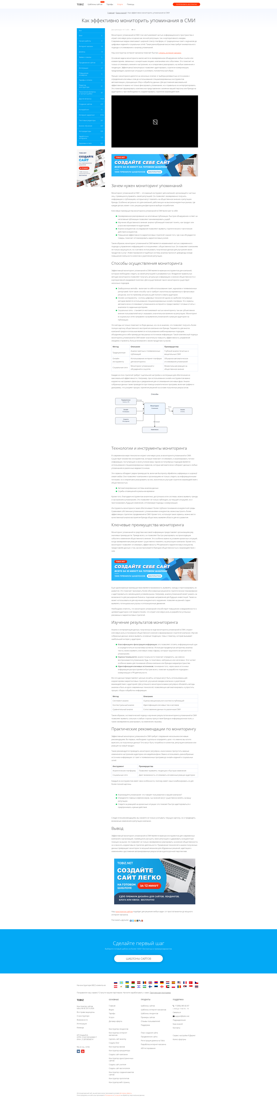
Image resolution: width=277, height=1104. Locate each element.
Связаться (177, 1012)
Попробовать (186, 4)
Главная (110, 12)
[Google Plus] (142, 920)
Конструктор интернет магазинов (118, 1034)
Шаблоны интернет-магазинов (153, 1009)
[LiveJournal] (140, 920)
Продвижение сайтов (87, 63)
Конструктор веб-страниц (119, 1082)
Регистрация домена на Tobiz (153, 1040)
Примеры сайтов (148, 1017)
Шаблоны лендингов (149, 1013)
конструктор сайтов (124, 911)
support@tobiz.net (182, 1016)
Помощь (130, 4)
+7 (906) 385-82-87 (182, 1006)
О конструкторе (83, 1016)
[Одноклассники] (135, 920)
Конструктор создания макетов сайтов (121, 1073)
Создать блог (114, 1043)
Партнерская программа (160, 992)
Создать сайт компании (118, 1054)
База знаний (121, 12)
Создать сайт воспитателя (119, 1068)
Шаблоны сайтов (95, 4)
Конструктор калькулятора (119, 1050)
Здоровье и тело (85, 143)
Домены (82, 52)
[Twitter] (133, 920)
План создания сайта (149, 1033)
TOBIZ (80, 4)
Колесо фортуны (179, 1039)
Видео (111, 1009)
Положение (109, 1095)
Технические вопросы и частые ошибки (87, 93)
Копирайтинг (84, 109)
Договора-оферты (126, 1093)
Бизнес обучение (85, 126)
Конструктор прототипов (119, 1078)
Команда (80, 1027)
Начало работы (85, 41)
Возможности (82, 1020)
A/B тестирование (148, 1048)
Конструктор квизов (117, 1047)
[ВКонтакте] (131, 920)
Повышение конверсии (83, 74)
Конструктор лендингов (118, 1029)
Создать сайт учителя (117, 1064)
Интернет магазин (86, 46)
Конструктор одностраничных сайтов (121, 1059)
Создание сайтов (85, 104)
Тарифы (109, 4)
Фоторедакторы (85, 131)
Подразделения (179, 1020)
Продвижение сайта (149, 1036)
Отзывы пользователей (150, 1021)
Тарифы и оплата (85, 80)
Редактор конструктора (84, 86)
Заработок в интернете (83, 137)
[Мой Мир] (137, 920)
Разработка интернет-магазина (153, 1044)
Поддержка (145, 1025)
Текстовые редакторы (87, 120)
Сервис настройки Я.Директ (184, 1035)
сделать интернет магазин (170, 53)
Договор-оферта (115, 1021)
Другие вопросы (85, 99)
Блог (80, 35)
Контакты (176, 1028)
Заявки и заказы (85, 57)
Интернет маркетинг (87, 115)
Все (80, 30)
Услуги (120, 4)
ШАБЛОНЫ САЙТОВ (138, 958)
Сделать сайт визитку (117, 1039)
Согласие (117, 1095)
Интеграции (83, 68)
